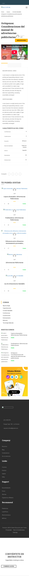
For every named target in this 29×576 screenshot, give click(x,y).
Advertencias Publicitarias (14, 262)
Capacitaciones (7, 308)
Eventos (4, 470)
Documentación (6, 488)
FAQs (3, 477)
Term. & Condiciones (19, 530)
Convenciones (6, 315)
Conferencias (6, 313)
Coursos (4, 467)
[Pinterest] (20, 174)
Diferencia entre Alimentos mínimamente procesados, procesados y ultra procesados (14, 242)
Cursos (8, 12)
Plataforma (5, 508)
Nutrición (5, 320)
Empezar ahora (21, 40)
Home (2, 12)
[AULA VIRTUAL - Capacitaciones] (6, 7)
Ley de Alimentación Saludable (14, 284)
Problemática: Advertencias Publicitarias (14, 219)
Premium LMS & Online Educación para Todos (14, 527)
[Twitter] (16, 174)
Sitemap (15, 532)
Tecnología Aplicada (8, 323)
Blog (3, 449)
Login (3, 3)
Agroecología (6, 305)
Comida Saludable (16, 12)
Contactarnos (5, 453)
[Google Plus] (13, 174)
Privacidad (9, 530)
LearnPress (5, 511)
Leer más (14, 188)
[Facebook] (9, 174)
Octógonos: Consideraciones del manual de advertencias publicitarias (18, 355)
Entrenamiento (7, 318)
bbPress (4, 518)
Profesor (22, 35)
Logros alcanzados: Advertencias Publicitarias (14, 197)
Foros (3, 491)
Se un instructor (6, 456)
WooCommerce (6, 515)
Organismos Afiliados (7, 497)
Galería (4, 473)
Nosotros (4, 446)
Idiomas (4, 494)
